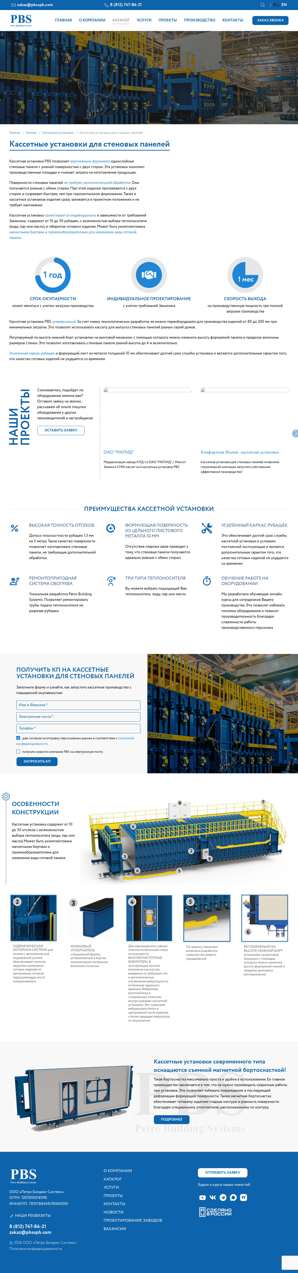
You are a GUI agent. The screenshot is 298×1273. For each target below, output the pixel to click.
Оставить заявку (60, 430)
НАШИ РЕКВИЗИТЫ (33, 1216)
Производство (199, 20)
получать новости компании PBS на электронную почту (62, 751)
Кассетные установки (58, 132)
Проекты (168, 20)
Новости (114, 1213)
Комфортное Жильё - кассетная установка (240, 452)
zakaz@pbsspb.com (35, 5)
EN (284, 5)
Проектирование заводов (133, 1221)
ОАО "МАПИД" (119, 452)
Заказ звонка (270, 20)
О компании (92, 20)
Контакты (232, 20)
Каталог (121, 20)
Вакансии (115, 1229)
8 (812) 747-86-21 (126, 5)
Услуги (144, 20)
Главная (63, 20)
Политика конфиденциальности (35, 1249)
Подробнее (172, 1119)
